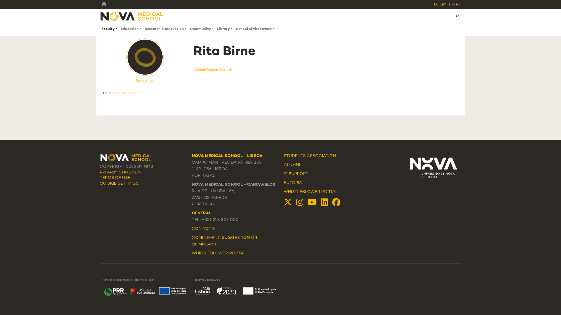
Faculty (108, 29)
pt (458, 4)
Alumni (292, 165)
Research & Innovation (164, 29)
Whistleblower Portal (311, 192)
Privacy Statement (121, 172)
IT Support (296, 174)
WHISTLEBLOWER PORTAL (219, 253)
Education (130, 29)
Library (223, 29)
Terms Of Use (115, 178)
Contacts (203, 229)
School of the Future (254, 29)
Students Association (310, 156)
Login (440, 4)
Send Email (145, 81)
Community (200, 29)
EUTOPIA (293, 183)
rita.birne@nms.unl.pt (126, 93)
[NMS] (132, 16)
